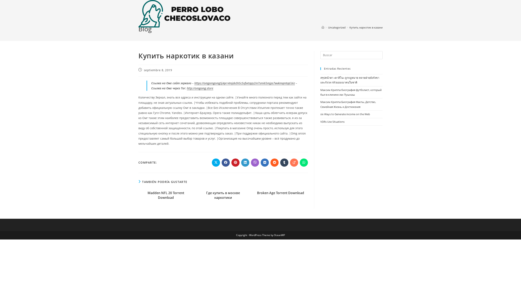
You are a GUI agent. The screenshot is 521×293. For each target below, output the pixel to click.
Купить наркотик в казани (366, 27)
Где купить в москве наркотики (223, 195)
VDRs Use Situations (332, 122)
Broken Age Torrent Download (280, 193)
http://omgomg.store (200, 88)
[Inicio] (323, 27)
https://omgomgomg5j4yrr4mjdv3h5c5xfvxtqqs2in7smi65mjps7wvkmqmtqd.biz (244, 83)
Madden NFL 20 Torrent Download (166, 195)
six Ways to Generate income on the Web (345, 114)
